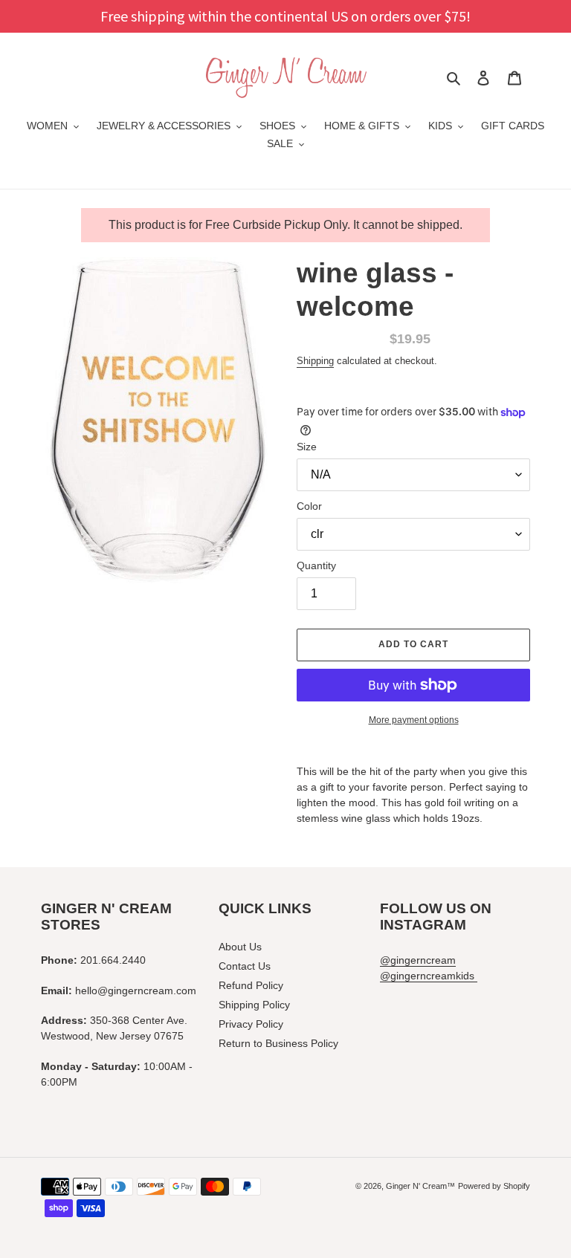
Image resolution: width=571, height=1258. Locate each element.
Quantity (316, 565)
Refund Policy (251, 985)
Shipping (315, 360)
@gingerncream (418, 960)
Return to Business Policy (278, 1043)
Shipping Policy (254, 1005)
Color (309, 506)
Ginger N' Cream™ (420, 1185)
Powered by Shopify (494, 1185)
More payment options (414, 720)
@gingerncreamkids (428, 976)
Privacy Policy (251, 1024)
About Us (240, 947)
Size (307, 447)
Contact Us (245, 966)
